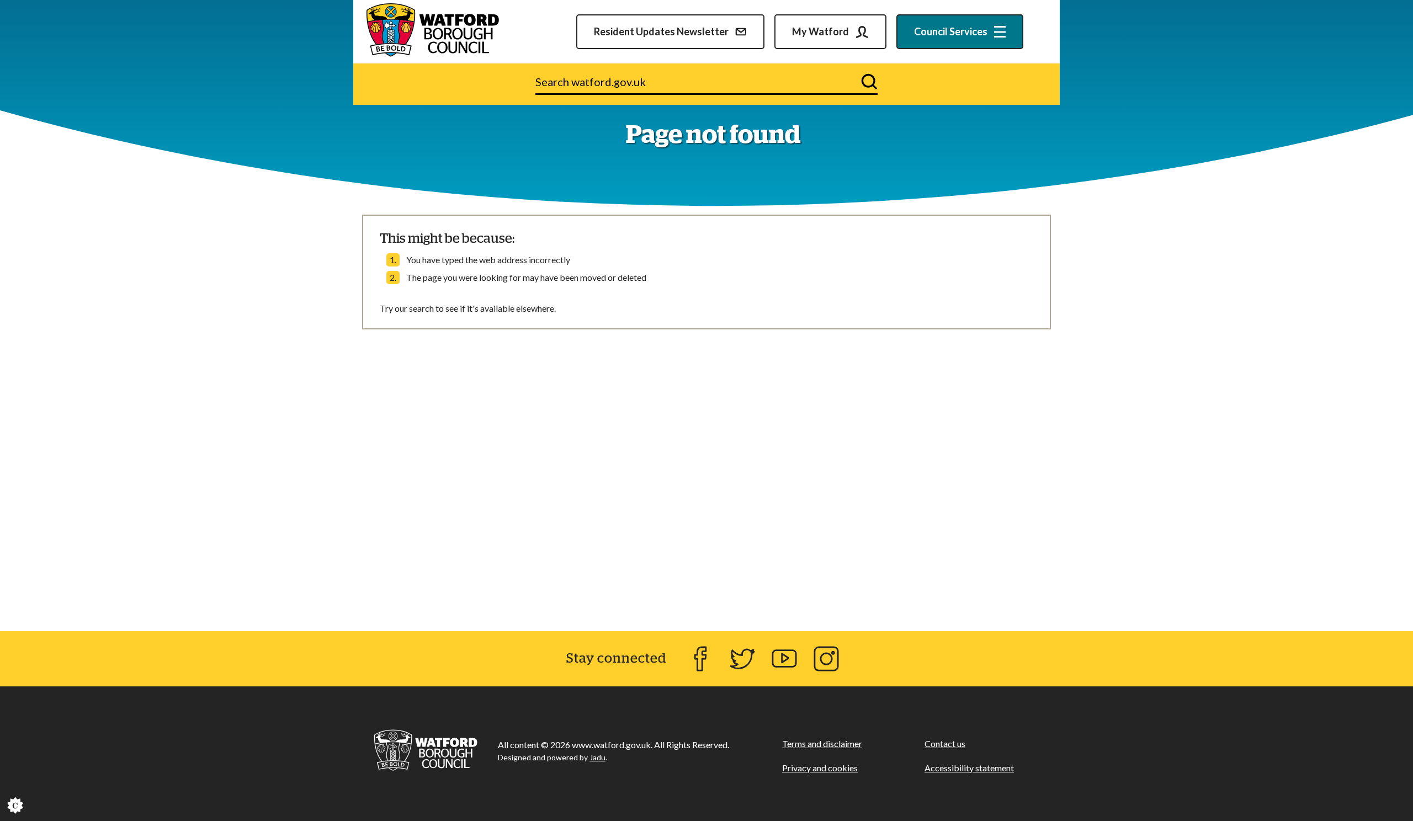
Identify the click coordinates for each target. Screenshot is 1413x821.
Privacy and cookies (820, 768)
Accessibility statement (969, 768)
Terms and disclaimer (822, 743)
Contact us (945, 743)
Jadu (597, 757)
